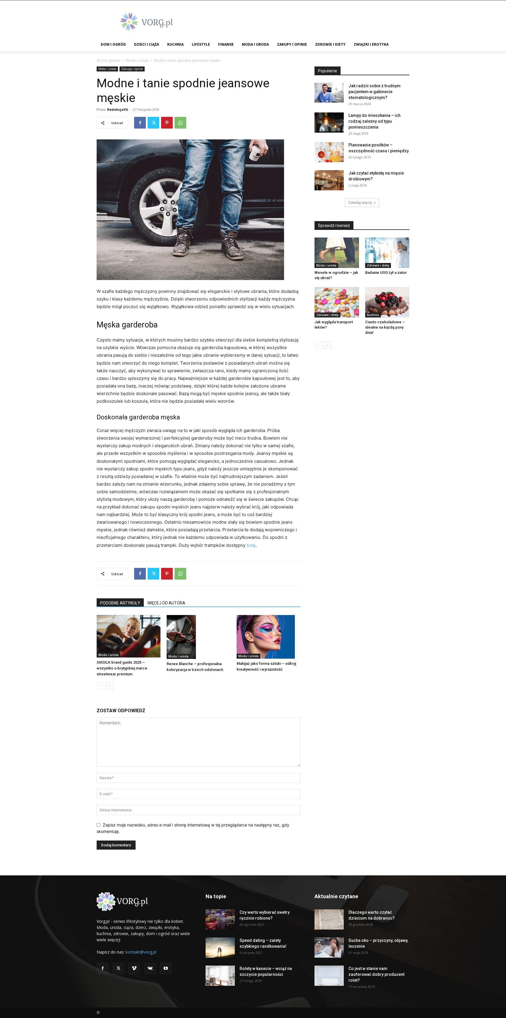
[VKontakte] (150, 968)
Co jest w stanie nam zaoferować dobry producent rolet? (376, 974)
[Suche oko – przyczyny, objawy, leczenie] (329, 947)
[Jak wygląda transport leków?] (336, 302)
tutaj (251, 545)
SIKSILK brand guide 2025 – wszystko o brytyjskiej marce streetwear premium (122, 668)
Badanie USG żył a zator (386, 272)
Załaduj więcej (360, 202)
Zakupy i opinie (292, 44)
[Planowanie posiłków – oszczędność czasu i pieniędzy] (329, 152)
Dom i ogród (113, 44)
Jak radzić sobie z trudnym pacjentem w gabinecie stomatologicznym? (374, 91)
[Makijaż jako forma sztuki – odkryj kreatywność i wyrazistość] (268, 637)
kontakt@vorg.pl (141, 952)
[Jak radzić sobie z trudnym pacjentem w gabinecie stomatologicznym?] (329, 93)
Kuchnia (175, 44)
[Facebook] (140, 123)
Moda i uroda (255, 44)
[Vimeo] (134, 968)
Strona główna (108, 60)
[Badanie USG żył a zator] (387, 253)
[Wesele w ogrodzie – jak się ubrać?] (336, 253)
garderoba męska (154, 417)
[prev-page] (100, 685)
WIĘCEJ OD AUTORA (166, 603)
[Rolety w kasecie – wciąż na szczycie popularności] (220, 976)
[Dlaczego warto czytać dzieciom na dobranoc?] (329, 919)
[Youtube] (166, 968)
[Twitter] (153, 123)
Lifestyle (201, 44)
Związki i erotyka (371, 44)
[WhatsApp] (180, 123)
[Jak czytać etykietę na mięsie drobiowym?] (329, 180)
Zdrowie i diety (330, 44)
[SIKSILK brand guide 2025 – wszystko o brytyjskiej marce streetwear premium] (128, 636)
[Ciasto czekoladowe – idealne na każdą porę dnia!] (387, 302)
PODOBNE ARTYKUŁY (120, 603)
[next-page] (109, 685)
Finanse (226, 44)
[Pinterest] (167, 123)
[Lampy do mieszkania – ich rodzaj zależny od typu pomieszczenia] (329, 122)
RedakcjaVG (117, 109)
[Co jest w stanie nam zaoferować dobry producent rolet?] (329, 976)
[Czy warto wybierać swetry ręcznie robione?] (220, 919)
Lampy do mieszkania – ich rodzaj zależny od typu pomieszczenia (374, 121)
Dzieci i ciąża (146, 44)
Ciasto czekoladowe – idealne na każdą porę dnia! (385, 327)
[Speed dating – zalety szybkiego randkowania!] (220, 947)
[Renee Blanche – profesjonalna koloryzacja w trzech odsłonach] (198, 637)
